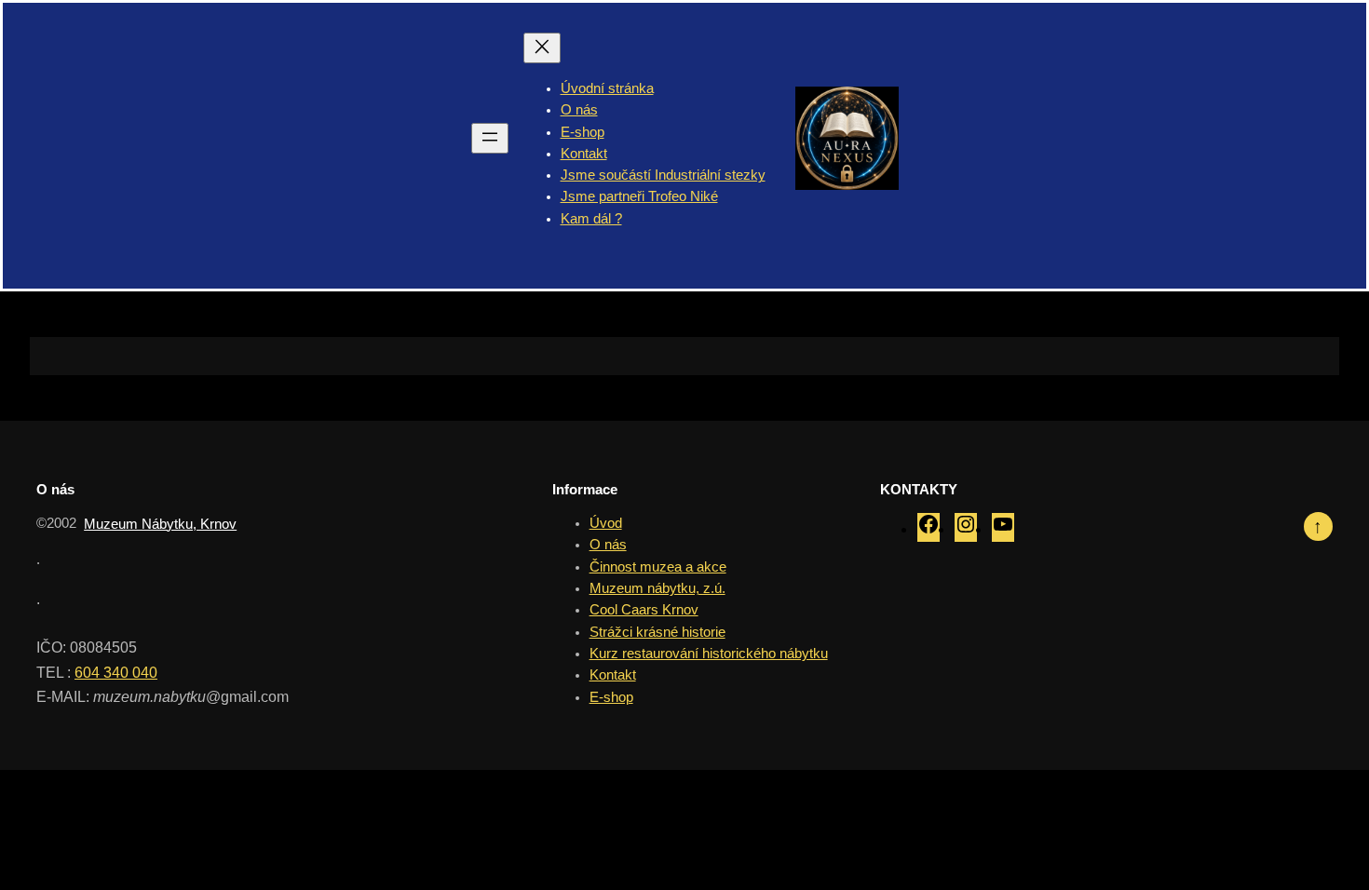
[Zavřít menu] (542, 48)
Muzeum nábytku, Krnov (160, 524)
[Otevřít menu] (489, 138)
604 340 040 (116, 672)
